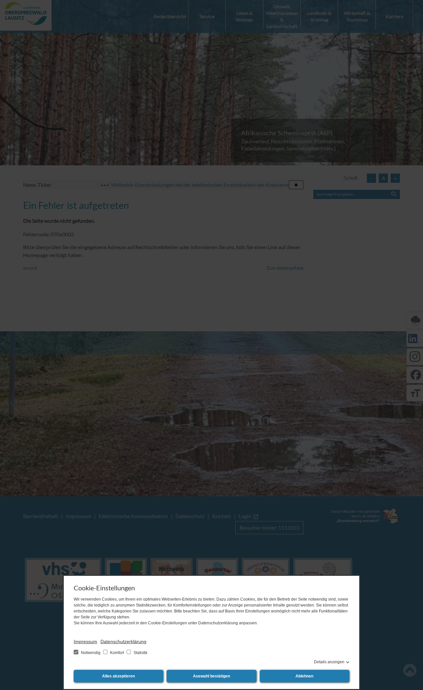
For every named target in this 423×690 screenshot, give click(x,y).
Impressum (85, 641)
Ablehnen (304, 676)
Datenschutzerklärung (123, 641)
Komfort (117, 652)
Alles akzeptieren (118, 676)
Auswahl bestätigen (211, 676)
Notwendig (90, 652)
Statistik (140, 652)
